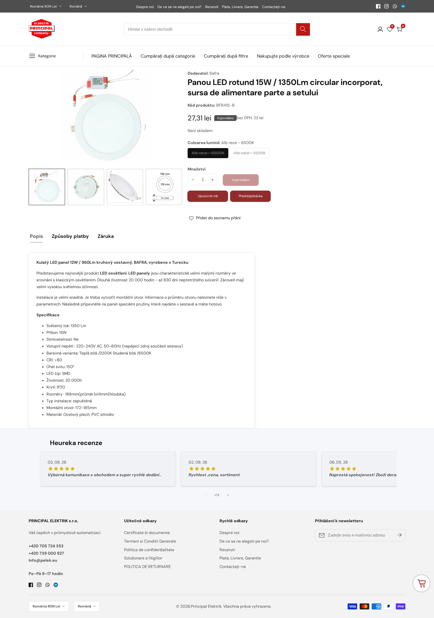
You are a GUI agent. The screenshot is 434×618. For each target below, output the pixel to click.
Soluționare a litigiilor (143, 558)
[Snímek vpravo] (228, 495)
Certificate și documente (147, 532)
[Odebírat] (399, 535)
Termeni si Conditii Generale (150, 541)
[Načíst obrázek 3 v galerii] (125, 187)
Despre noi (145, 7)
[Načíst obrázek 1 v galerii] (47, 187)
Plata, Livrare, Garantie (240, 7)
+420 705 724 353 (46, 546)
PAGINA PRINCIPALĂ (111, 56)
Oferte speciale (334, 56)
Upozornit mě (208, 196)
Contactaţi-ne (273, 7)
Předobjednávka (250, 196)
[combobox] (217, 29)
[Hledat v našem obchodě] (303, 29)
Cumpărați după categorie (168, 56)
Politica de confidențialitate (149, 549)
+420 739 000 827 (46, 553)
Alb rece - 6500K (208, 154)
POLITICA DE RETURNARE (147, 566)
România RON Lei (44, 6)
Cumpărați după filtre (226, 56)
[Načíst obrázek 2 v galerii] (86, 187)
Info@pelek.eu (43, 560)
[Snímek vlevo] (205, 495)
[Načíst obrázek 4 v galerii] (164, 187)
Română (76, 6)
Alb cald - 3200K (249, 154)
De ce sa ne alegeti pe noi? (179, 7)
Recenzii (211, 7)
